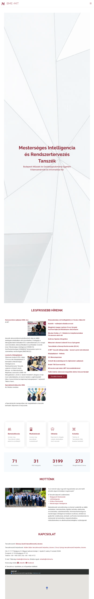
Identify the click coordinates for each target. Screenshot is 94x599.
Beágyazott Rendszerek (57, 497)
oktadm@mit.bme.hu (46, 559)
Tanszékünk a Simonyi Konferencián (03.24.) (63, 346)
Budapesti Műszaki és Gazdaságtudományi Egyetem (47, 167)
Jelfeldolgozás (55, 499)
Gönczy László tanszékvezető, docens (29, 544)
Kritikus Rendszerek (56, 501)
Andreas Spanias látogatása (58, 339)
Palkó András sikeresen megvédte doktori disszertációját (68, 372)
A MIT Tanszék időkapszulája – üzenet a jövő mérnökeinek (68, 350)
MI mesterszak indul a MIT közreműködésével (64, 368)
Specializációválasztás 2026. (15, 385)
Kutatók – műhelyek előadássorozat (60, 324)
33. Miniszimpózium (55, 357)
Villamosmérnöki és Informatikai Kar (47, 170)
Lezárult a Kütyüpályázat (13, 355)
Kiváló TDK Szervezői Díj (56, 364)
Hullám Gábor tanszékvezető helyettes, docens (39, 547)
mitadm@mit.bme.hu (22, 559)
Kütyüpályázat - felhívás (56, 353)
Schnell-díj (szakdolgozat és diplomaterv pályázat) (65, 361)
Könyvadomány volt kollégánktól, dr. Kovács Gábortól (66, 320)
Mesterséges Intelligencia (58, 503)
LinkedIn (22, 563)
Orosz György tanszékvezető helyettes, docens (70, 547)
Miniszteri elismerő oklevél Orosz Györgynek (64, 343)
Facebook (30, 563)
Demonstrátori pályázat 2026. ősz (16, 320)
